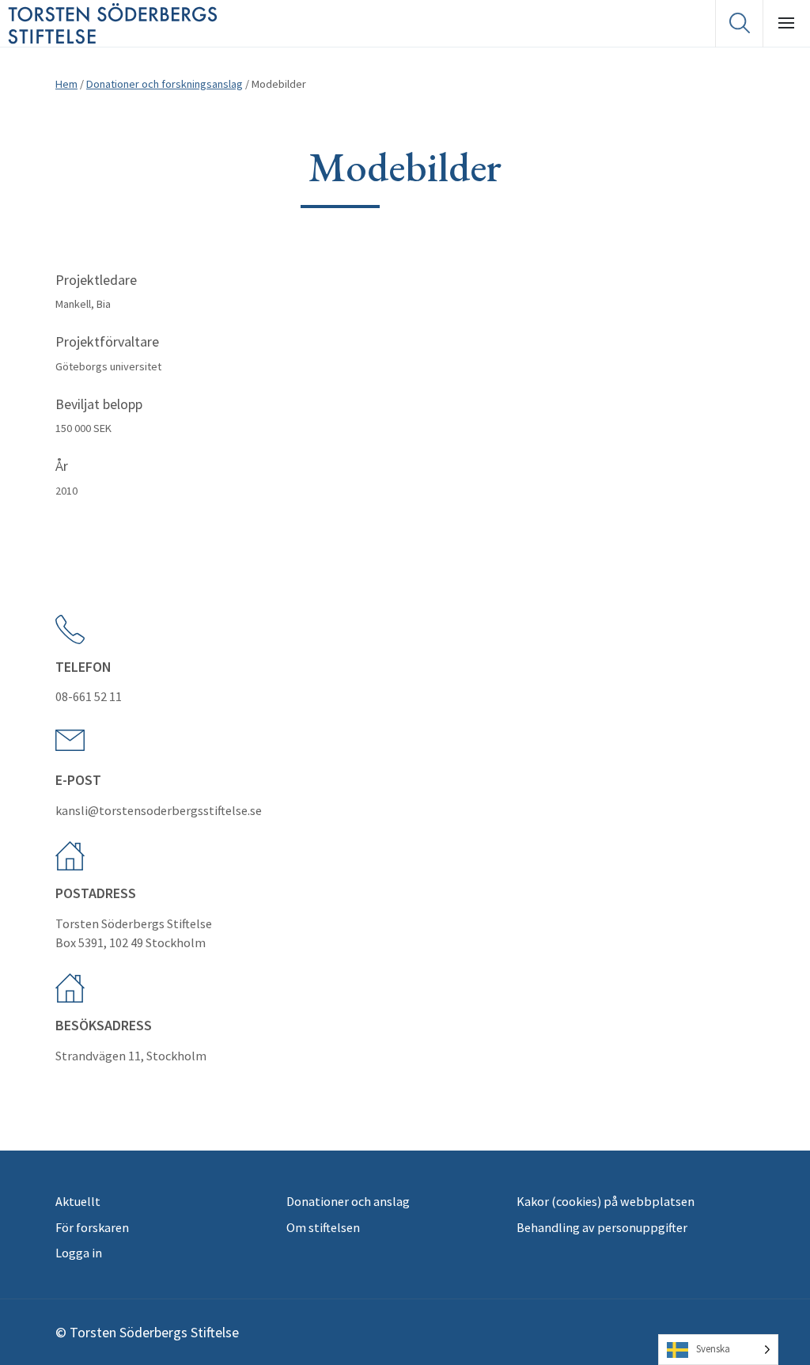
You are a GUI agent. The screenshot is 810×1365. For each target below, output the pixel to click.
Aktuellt (77, 1201)
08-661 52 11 (88, 696)
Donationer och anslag (348, 1201)
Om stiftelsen (323, 1227)
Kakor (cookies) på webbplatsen (606, 1201)
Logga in (78, 1253)
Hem (66, 84)
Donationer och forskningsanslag (164, 84)
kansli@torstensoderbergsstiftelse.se (158, 810)
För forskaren (92, 1227)
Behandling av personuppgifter (602, 1227)
